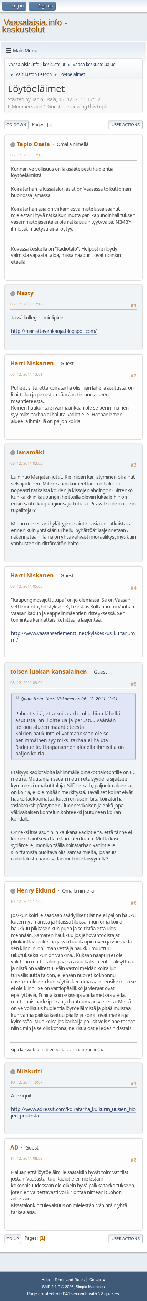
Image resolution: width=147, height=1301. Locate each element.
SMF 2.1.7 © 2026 (58, 1287)
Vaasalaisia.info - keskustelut (34, 25)
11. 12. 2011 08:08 (26, 1158)
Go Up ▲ (97, 1279)
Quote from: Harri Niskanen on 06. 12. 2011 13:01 (69, 699)
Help (45, 1279)
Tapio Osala (33, 144)
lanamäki (30, 452)
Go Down (16, 124)
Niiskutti (29, 1071)
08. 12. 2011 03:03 (26, 463)
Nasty (25, 293)
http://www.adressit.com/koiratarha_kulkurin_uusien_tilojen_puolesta (73, 1112)
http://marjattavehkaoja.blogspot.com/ (54, 331)
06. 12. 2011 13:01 (26, 374)
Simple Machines (90, 1287)
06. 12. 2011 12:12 (26, 155)
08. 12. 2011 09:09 (26, 682)
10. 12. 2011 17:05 (26, 901)
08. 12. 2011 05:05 (26, 586)
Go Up (12, 1238)
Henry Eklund (36, 890)
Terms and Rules (70, 1279)
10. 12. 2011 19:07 (26, 1082)
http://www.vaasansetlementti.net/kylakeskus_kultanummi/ (73, 636)
